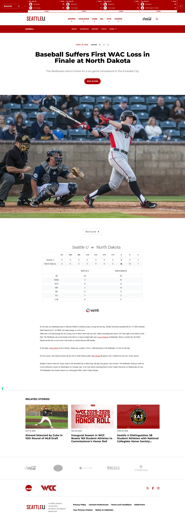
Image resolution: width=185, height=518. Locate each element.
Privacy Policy (79, 505)
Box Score (94, 81)
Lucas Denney (103, 337)
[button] (181, 6)
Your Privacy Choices (83, 510)
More (111, 29)
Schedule (84, 29)
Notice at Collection (104, 510)
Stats (103, 29)
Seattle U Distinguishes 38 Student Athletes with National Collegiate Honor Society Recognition (138, 438)
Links (46, 11)
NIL (101, 19)
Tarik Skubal (95, 356)
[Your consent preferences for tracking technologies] (2, 388)
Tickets (118, 19)
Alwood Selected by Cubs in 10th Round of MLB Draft (44, 437)
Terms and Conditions (121, 505)
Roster (95, 29)
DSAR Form (139, 505)
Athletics (84, 19)
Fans (94, 19)
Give (109, 19)
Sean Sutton (53, 348)
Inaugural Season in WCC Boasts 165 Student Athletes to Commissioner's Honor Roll (91, 438)
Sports (71, 19)
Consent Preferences (98, 505)
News (74, 29)
